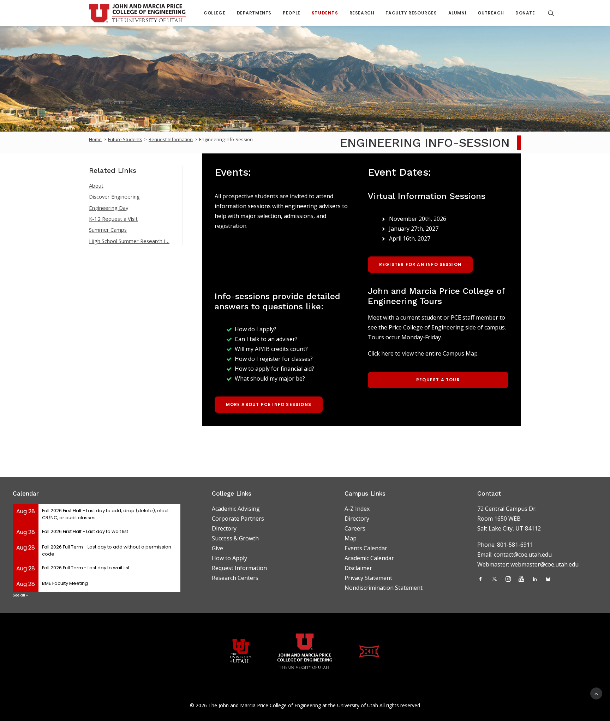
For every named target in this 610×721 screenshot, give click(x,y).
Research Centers (235, 578)
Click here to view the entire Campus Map (423, 353)
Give (217, 548)
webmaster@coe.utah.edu (544, 564)
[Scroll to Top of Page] (596, 693)
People (291, 13)
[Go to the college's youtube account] (521, 579)
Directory (224, 528)
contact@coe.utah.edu (523, 554)
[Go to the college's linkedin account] (535, 579)
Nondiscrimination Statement (384, 588)
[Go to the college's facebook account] (480, 579)
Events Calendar (366, 548)
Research (362, 13)
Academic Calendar (369, 558)
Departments (254, 13)
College (214, 13)
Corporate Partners (238, 518)
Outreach (491, 13)
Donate (525, 13)
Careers (355, 528)
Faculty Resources (411, 13)
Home (95, 139)
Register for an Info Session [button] (420, 264)
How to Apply (229, 558)
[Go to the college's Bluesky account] (548, 579)
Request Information (171, 139)
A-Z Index (357, 509)
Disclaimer (358, 568)
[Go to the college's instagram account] (508, 579)
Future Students (125, 139)
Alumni (457, 13)
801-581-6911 (515, 545)
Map (351, 538)
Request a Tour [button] (438, 380)
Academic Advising (236, 509)
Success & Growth (235, 538)
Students (325, 13)
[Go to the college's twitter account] (494, 579)
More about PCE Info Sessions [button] (269, 404)
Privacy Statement (368, 578)
